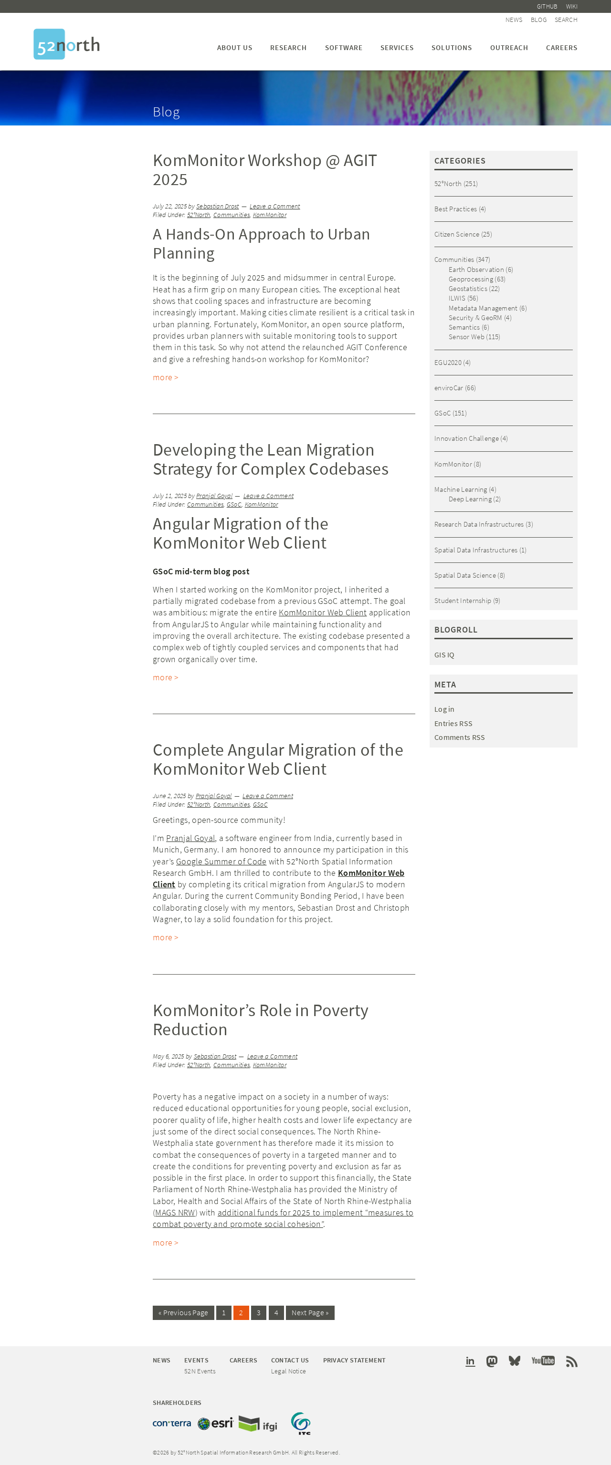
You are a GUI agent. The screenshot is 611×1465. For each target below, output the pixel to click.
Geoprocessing (471, 278)
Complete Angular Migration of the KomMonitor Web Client (278, 759)
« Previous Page (183, 1312)
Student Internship (462, 600)
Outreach (509, 47)
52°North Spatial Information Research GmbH (66, 44)
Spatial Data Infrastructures (475, 549)
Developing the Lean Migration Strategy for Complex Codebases (271, 459)
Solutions (452, 47)
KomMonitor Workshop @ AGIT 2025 (265, 169)
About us (235, 47)
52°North (198, 215)
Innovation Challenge (466, 438)
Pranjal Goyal (190, 837)
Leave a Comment (275, 206)
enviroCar (449, 387)
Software (344, 47)
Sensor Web (467, 336)
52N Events (200, 1371)
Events (196, 1360)
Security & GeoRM (476, 317)
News (514, 19)
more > (166, 377)
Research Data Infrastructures (479, 524)
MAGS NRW (175, 1212)
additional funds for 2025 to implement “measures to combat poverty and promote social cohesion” (283, 1218)
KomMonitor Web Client (323, 612)
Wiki (572, 6)
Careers (562, 47)
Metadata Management (483, 307)
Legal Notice (288, 1371)
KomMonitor (269, 215)
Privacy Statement (354, 1360)
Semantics (464, 327)
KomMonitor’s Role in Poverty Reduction (261, 1019)
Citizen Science (457, 234)
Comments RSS (459, 737)
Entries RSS (453, 723)
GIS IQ (444, 654)
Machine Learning (460, 489)
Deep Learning (470, 498)
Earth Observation (476, 269)
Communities (231, 215)
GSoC (234, 504)
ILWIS (457, 297)
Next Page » (310, 1312)
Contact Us (290, 1360)
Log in (444, 709)
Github (547, 6)
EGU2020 (448, 362)
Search (566, 19)
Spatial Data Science (465, 575)
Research (288, 47)
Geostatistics (468, 288)
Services (397, 47)
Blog (539, 19)
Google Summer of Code (221, 861)
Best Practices (455, 208)
